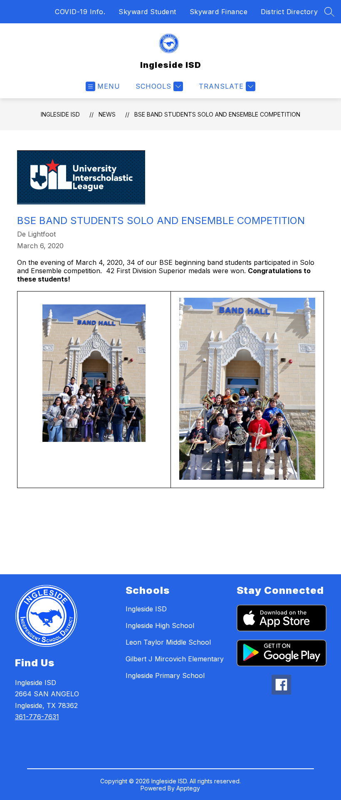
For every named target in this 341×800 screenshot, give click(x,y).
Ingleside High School (160, 625)
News (107, 114)
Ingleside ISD (60, 114)
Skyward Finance (219, 11)
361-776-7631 (37, 717)
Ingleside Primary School (165, 675)
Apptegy (188, 788)
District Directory (289, 11)
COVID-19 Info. (80, 11)
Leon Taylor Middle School (168, 642)
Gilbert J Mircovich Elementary (175, 659)
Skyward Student (147, 11)
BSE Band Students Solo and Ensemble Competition (217, 114)
